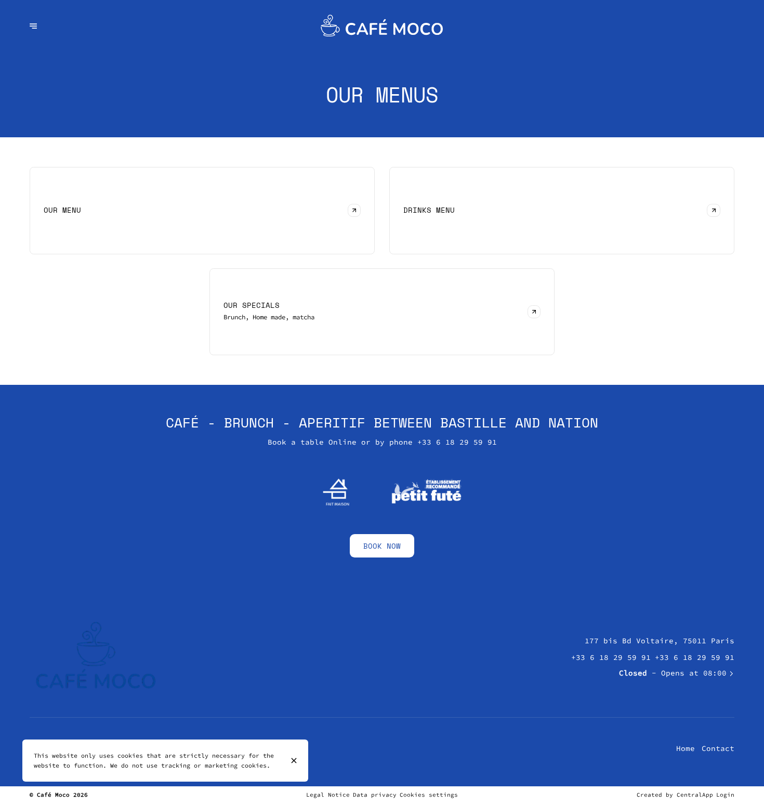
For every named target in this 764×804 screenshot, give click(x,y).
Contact (718, 748)
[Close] (294, 760)
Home (685, 748)
